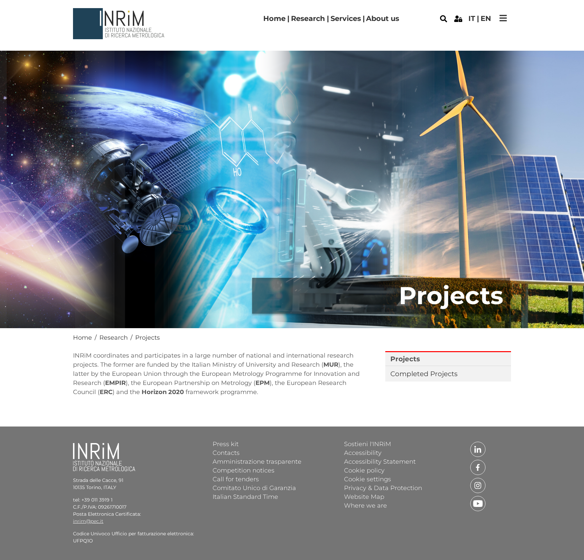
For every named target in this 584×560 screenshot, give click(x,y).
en (486, 18)
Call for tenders (236, 479)
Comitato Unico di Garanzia (254, 487)
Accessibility (363, 452)
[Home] (119, 13)
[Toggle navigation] (503, 18)
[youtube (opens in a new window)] (478, 503)
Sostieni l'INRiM (367, 443)
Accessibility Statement (380, 461)
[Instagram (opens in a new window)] (478, 485)
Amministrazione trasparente (257, 461)
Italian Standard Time (245, 496)
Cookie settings (367, 479)
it (471, 18)
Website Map (364, 496)
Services (346, 18)
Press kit (226, 443)
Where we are (365, 505)
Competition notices (243, 470)
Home (274, 18)
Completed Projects (424, 374)
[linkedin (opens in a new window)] (478, 449)
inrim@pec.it (88, 521)
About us (382, 18)
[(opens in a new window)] (458, 18)
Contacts (226, 452)
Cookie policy (364, 470)
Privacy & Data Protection (383, 487)
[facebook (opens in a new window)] (478, 467)
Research (308, 18)
